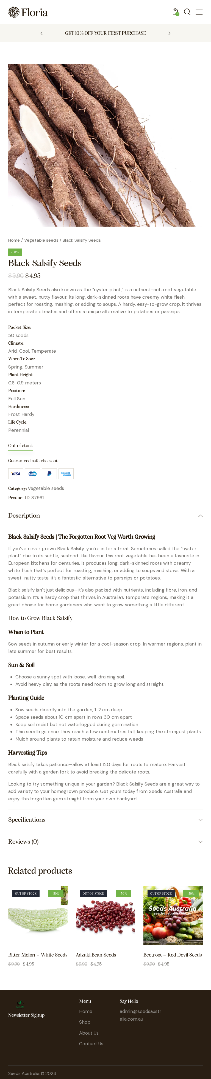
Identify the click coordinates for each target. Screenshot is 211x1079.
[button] (41, 33)
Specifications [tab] (27, 820)
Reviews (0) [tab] (23, 842)
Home (14, 240)
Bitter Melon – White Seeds (38, 955)
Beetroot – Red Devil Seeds (172, 955)
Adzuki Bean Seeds (96, 955)
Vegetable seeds (41, 240)
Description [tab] (24, 516)
